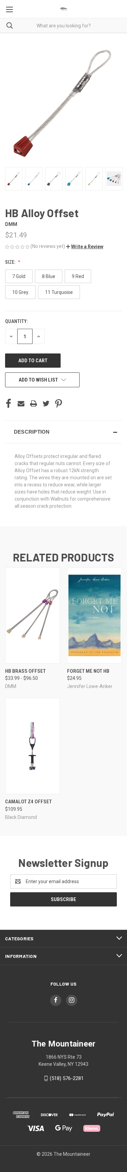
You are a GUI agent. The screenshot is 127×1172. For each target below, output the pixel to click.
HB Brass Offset (25, 671)
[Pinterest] (58, 403)
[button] (84, 246)
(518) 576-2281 (67, 1078)
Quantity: (16, 321)
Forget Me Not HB (88, 671)
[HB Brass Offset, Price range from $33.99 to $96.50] (32, 615)
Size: (10, 262)
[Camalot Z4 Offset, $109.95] (32, 746)
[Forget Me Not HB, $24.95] (94, 615)
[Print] (33, 403)
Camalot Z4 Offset (28, 802)
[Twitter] (46, 403)
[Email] (21, 403)
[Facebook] (8, 403)
